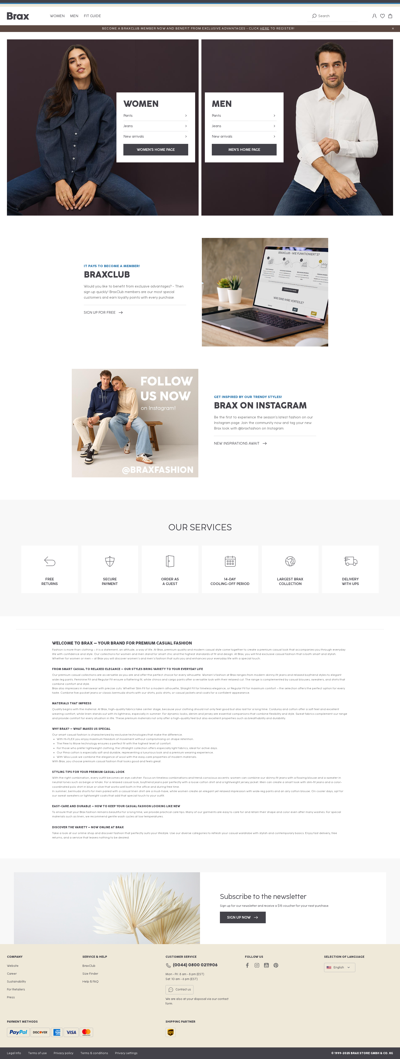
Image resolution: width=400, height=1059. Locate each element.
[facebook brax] (247, 965)
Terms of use (37, 1053)
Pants (127, 116)
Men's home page (244, 150)
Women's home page (156, 150)
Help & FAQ (90, 981)
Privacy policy (63, 1053)
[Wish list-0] (382, 16)
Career (12, 973)
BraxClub (88, 965)
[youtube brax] (266, 965)
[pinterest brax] (275, 965)
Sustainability (16, 981)
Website (13, 965)
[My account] (374, 16)
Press (11, 997)
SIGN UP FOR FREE (100, 312)
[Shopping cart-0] (390, 16)
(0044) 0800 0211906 (195, 964)
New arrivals (133, 136)
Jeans (128, 126)
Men (74, 16)
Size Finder (90, 973)
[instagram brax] (256, 965)
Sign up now (239, 917)
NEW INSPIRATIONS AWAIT (236, 443)
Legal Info (14, 1053)
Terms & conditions (94, 1053)
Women (57, 16)
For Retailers (16, 989)
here (264, 28)
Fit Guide (92, 16)
